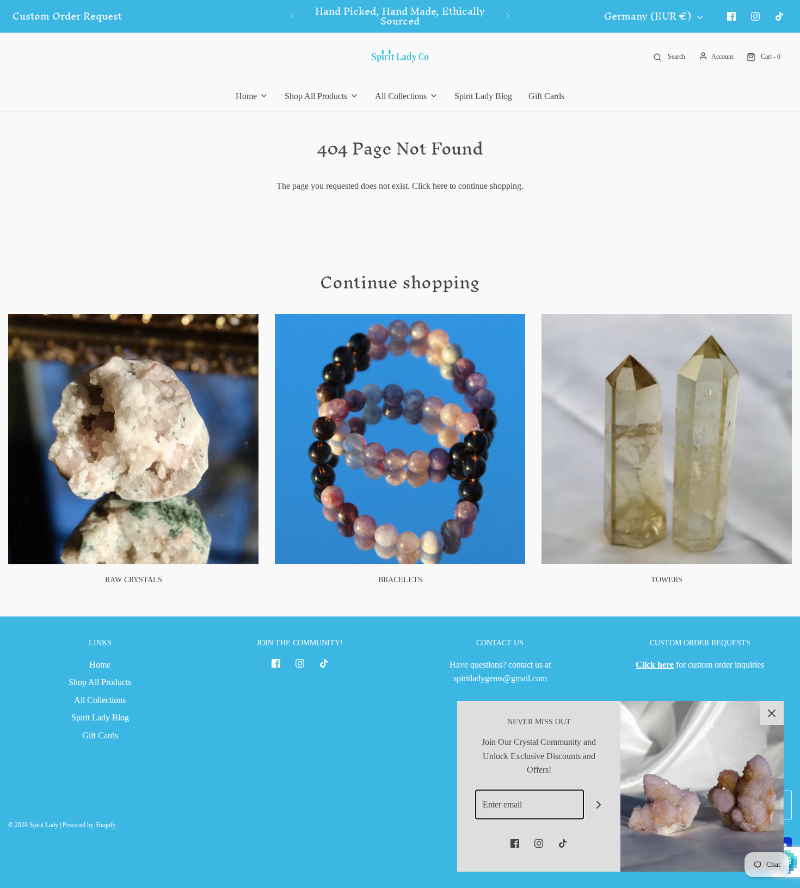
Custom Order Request (67, 16)
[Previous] (292, 16)
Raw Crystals (133, 580)
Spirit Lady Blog (483, 96)
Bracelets (400, 580)
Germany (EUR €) (649, 17)
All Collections (100, 700)
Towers (666, 580)
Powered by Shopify (89, 825)
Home (99, 664)
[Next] (508, 16)
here (440, 185)
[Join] (599, 804)
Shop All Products (100, 682)
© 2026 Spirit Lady (33, 825)
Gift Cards (546, 96)
